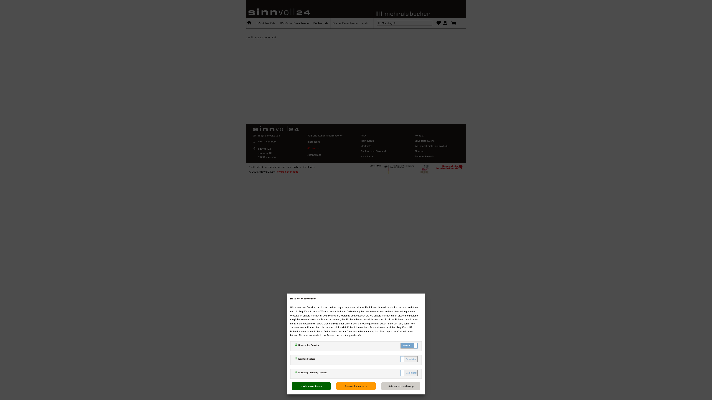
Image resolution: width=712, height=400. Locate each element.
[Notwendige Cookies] (409, 346)
